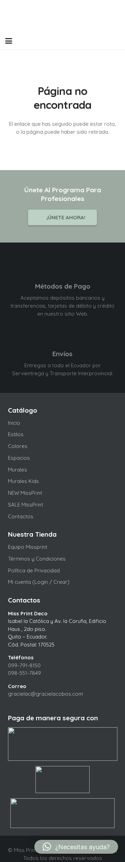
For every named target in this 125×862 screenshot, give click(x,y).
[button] (8, 40)
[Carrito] (101, 41)
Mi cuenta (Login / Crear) (38, 582)
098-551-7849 (24, 673)
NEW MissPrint (25, 493)
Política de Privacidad (34, 570)
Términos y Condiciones (37, 558)
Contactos (20, 516)
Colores (17, 446)
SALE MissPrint (25, 504)
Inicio (14, 423)
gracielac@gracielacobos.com (45, 694)
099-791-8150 (24, 665)
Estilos (16, 434)
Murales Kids (23, 481)
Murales (17, 469)
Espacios (19, 458)
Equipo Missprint (27, 547)
